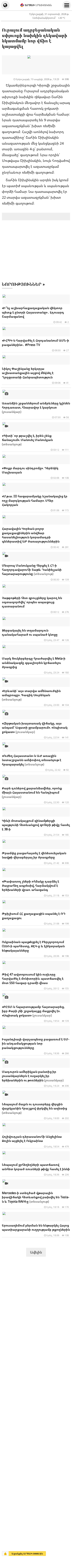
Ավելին (36, 1252)
